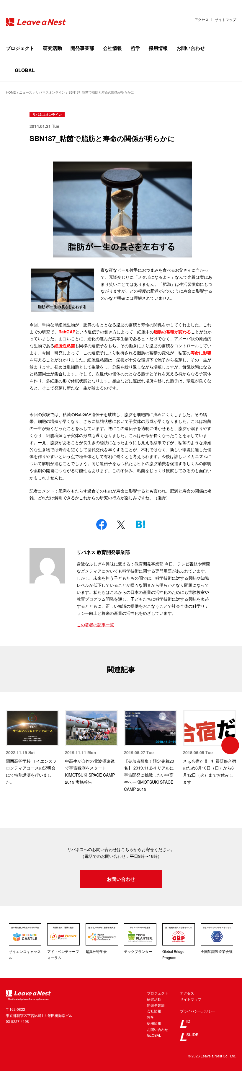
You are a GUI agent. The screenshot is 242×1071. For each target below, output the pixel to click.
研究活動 (52, 48)
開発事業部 (82, 48)
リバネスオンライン (47, 114)
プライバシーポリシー (197, 1010)
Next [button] (230, 745)
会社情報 (112, 48)
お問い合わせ (190, 48)
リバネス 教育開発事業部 (103, 552)
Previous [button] (12, 745)
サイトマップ (225, 19)
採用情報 (158, 48)
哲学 (135, 48)
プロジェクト (20, 48)
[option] (32, 748)
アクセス (201, 19)
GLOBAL (25, 70)
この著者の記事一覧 (95, 624)
